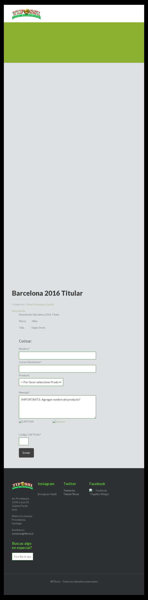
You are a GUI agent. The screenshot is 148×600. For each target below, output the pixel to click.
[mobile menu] (133, 13)
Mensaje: (24, 392)
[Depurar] (59, 421)
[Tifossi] (26, 13)
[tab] (74, 311)
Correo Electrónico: (30, 362)
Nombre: (24, 348)
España (50, 304)
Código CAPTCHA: (30, 434)
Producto (24, 375)
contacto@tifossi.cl (22, 533)
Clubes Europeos (35, 304)
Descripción (18, 310)
